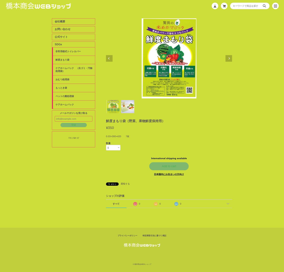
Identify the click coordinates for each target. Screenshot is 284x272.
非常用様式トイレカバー (68, 51)
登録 (73, 125)
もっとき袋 (61, 87)
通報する (125, 183)
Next (228, 58)
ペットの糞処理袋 (65, 96)
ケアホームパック (65, 104)
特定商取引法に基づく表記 (154, 235)
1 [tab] (113, 106)
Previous (109, 58)
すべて (116, 203)
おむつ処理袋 (62, 79)
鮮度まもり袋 (62, 59)
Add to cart (169, 166)
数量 (108, 143)
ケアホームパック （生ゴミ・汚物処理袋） (74, 69)
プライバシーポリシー (127, 235)
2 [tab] (127, 106)
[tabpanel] (169, 58)
